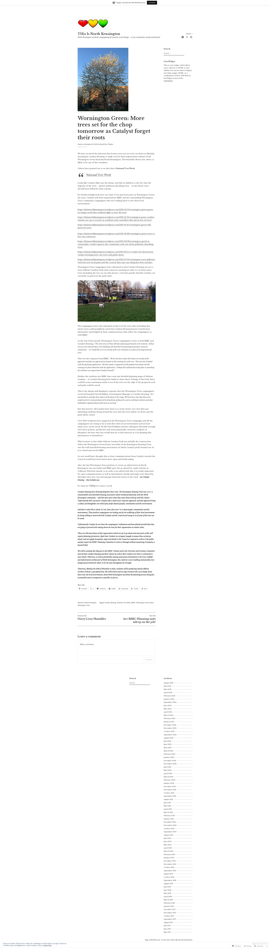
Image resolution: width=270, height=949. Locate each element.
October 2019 (169, 867)
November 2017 (170, 913)
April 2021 (168, 809)
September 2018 (170, 880)
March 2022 (168, 777)
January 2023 (169, 757)
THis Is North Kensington (99, 34)
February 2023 (169, 754)
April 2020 (168, 848)
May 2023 (167, 748)
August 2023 (168, 738)
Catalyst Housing (110, 603)
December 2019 (170, 861)
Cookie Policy (47, 945)
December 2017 (170, 909)
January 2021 (169, 819)
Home (188, 34)
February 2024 (169, 718)
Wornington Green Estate (144, 603)
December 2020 (170, 822)
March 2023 (168, 751)
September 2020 (170, 832)
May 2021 (167, 806)
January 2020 (169, 858)
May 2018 (167, 893)
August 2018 (168, 884)
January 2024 (169, 722)
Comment (148, 660)
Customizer (168, 81)
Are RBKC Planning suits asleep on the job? (139, 619)
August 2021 (168, 799)
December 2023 (170, 725)
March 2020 (168, 851)
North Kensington (90, 603)
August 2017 (168, 922)
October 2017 (169, 916)
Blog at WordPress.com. (153, 940)
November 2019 (170, 864)
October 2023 (169, 731)
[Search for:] (174, 53)
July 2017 (167, 926)
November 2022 (170, 764)
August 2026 (168, 683)
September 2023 (170, 735)
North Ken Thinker (106, 144)
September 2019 (170, 871)
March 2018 (168, 900)
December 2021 (170, 786)
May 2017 (167, 932)
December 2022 (170, 761)
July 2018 (167, 887)
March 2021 (168, 812)
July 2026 (167, 686)
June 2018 (167, 890)
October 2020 (169, 829)
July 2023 (167, 741)
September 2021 (170, 796)
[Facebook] (182, 36)
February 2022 (169, 780)
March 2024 (168, 715)
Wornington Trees (84, 605)
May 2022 (167, 770)
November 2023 (170, 728)
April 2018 (168, 897)
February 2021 (169, 816)
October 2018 (169, 877)
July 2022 (167, 767)
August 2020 (168, 835)
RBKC (133, 603)
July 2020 (167, 838)
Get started (152, 2)
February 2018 (169, 903)
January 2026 (169, 699)
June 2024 (167, 705)
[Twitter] (187, 36)
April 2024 (168, 712)
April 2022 (168, 773)
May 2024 (167, 709)
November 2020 (170, 825)
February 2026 (169, 696)
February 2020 (169, 854)
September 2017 (170, 919)
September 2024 (170, 702)
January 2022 (169, 783)
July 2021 (167, 803)
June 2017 (167, 929)
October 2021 (169, 793)
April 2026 (168, 692)
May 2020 (167, 845)
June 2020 (168, 841)
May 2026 (167, 689)
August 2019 (168, 874)
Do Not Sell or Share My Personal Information (176, 940)
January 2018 (169, 906)
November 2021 (170, 790)
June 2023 (167, 744)
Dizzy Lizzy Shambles (92, 617)
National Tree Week (98, 174)
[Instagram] (191, 36)
